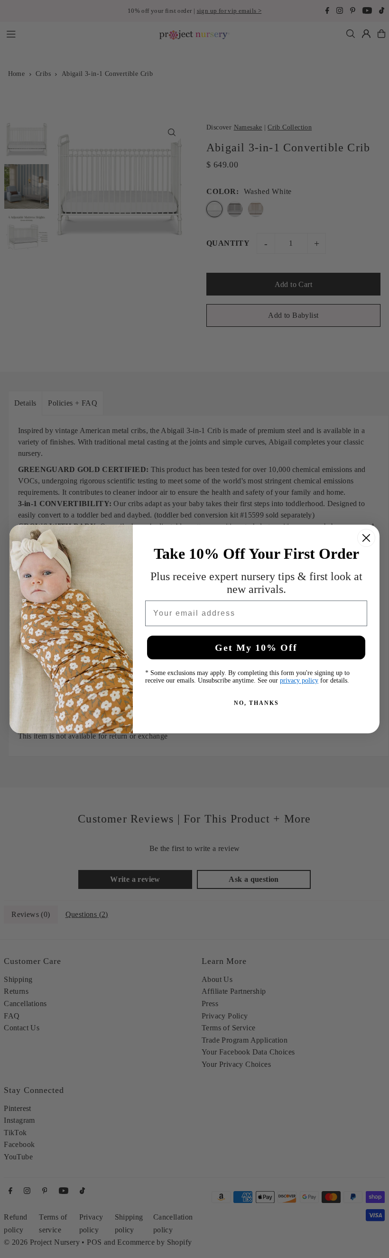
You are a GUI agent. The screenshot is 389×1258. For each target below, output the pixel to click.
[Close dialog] (366, 537)
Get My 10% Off (256, 647)
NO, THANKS (256, 703)
